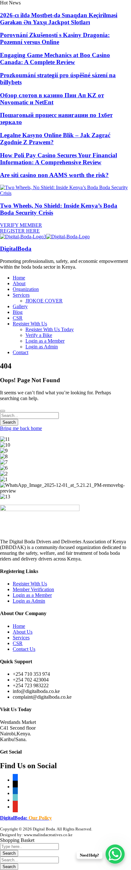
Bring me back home (21, 428)
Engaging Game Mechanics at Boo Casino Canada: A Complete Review (55, 58)
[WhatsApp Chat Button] (115, 854)
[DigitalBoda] (23, 236)
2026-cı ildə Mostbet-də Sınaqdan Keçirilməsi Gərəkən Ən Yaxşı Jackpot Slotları (58, 19)
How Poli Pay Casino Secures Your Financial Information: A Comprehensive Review (58, 159)
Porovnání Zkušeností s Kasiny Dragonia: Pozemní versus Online (55, 38)
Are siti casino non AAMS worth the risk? (54, 175)
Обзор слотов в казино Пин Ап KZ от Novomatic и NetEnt (52, 99)
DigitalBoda (15, 248)
